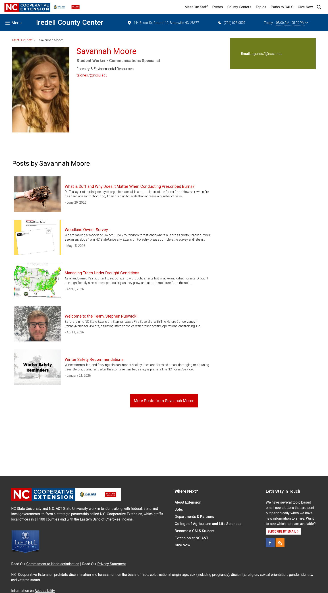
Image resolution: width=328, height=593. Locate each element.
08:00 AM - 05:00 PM (290, 23)
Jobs (179, 509)
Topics (261, 7)
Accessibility (45, 591)
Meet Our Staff (196, 7)
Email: (246, 54)
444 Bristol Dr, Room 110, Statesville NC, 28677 (166, 23)
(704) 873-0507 (234, 23)
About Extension (188, 502)
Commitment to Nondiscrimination (52, 564)
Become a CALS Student (194, 531)
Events (217, 7)
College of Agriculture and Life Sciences (208, 524)
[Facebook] (270, 542)
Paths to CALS (282, 7)
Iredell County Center (70, 22)
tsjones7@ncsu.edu (92, 75)
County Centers (239, 7)
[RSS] (280, 542)
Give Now (305, 7)
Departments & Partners (194, 516)
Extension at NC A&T (191, 538)
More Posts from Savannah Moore (164, 400)
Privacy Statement (111, 564)
